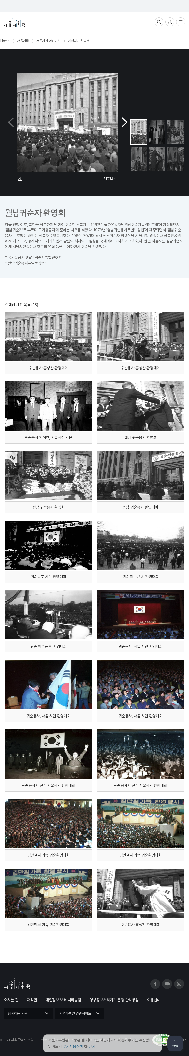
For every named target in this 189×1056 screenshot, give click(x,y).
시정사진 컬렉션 (78, 41)
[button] (124, 122)
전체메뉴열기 (180, 21)
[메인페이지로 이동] (14, 22)
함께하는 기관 (18, 1013)
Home (5, 41)
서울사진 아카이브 (48, 41)
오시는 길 (11, 1000)
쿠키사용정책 (73, 1046)
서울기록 (23, 41)
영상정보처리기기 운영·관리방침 (114, 1000)
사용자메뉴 (169, 21)
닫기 (92, 1046)
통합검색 (159, 21)
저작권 (32, 1000)
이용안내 (154, 1000)
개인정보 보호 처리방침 (63, 1000)
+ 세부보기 (108, 178)
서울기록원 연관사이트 (75, 1013)
